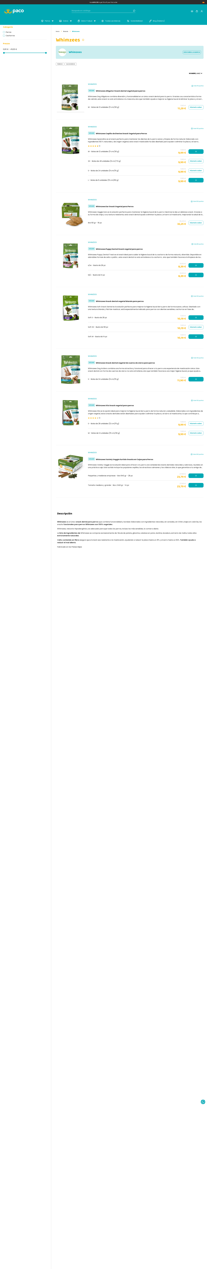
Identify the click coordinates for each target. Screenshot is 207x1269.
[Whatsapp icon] (203, 1102)
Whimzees (92, 84)
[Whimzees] (83, 40)
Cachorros (10, 35)
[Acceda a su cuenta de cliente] (192, 11)
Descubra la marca (192, 52)
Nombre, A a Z (194, 73)
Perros (8, 32)
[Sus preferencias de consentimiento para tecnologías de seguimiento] (203, 1265)
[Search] (134, 10)
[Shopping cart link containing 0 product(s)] (197, 11)
